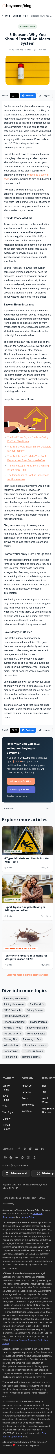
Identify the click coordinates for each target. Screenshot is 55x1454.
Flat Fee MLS (36, 1004)
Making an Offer (13, 1033)
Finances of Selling (14, 1021)
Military (6, 1118)
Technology (28, 1104)
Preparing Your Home (15, 998)
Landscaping (11, 1051)
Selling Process (35, 1010)
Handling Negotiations (16, 1016)
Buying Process (38, 1021)
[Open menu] (49, 6)
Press (25, 1098)
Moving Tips (10, 1039)
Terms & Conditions (11, 1198)
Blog (7, 16)
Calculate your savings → (17, 796)
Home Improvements (35, 1045)
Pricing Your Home (14, 1004)
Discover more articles (27, 974)
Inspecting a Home (37, 1027)
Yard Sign (7, 1112)
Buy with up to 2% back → (21, 790)
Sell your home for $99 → (20, 781)
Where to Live (11, 1045)
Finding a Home (12, 1027)
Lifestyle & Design (33, 1051)
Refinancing (10, 1056)
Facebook (30, 95)
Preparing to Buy (32, 1039)
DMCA (42, 1198)
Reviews (26, 1092)
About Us (26, 1085)
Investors (26, 1111)
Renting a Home (31, 1056)
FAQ (44, 1092)
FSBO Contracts (12, 1010)
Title (4, 1106)
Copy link (46, 96)
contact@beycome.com (15, 1165)
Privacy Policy (29, 1198)
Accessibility (8, 1203)
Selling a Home (20, 16)
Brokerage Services (18, 1340)
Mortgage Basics (36, 1033)
